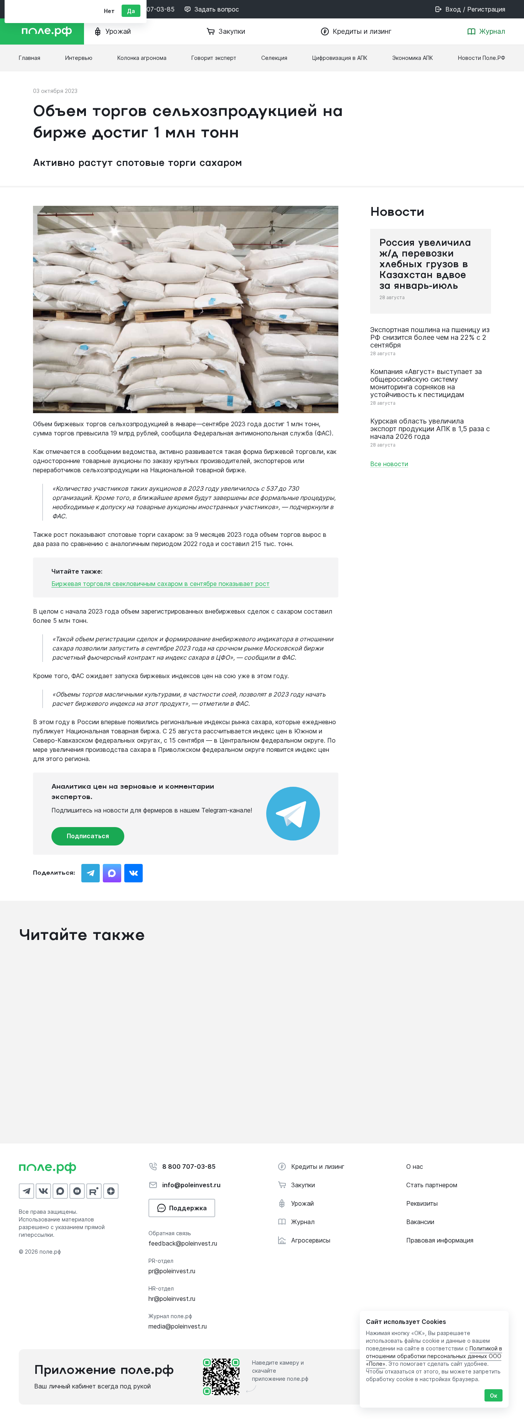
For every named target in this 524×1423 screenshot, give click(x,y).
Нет (109, 11)
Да (131, 11)
